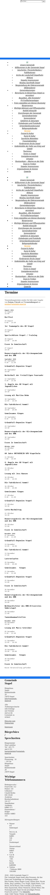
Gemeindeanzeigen (27, 90)
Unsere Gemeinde (27, 65)
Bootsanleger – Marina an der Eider (29, 161)
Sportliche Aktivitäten (29, 138)
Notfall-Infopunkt (30, 110)
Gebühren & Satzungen (29, 120)
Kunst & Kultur (29, 136)
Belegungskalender (29, 128)
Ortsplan (29, 158)
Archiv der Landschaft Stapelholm (29, 75)
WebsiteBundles (34, 894)
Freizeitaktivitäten (30, 141)
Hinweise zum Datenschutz (10, 722)
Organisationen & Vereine (27, 169)
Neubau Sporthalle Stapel (29, 82)
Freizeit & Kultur (27, 133)
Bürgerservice (27, 105)
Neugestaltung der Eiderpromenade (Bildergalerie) (29, 86)
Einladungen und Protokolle (29, 123)
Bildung (30, 77)
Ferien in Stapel (29, 153)
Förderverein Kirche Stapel (29, 143)
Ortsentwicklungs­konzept (30, 126)
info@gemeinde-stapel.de (11, 700)
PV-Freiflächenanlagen (30, 100)
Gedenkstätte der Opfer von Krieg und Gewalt (29, 147)
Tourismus (27, 151)
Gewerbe (27, 171)
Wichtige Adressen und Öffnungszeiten (29, 108)
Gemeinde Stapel (7, 1)
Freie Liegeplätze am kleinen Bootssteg (29, 103)
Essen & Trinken (29, 164)
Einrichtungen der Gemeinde (29, 113)
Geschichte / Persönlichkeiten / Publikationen (29, 71)
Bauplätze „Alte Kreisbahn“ (30, 98)
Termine (27, 131)
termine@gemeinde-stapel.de (15, 304)
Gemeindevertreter (29, 115)
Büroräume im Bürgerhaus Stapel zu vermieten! (29, 94)
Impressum (9, 727)
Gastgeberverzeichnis (29, 156)
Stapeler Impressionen (30, 80)
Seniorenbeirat (30, 118)
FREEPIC (26, 892)
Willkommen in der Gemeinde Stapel (29, 67)
